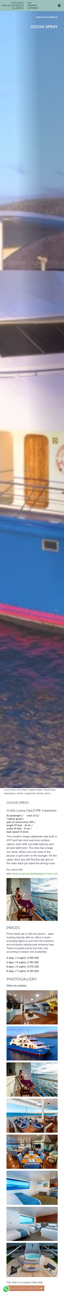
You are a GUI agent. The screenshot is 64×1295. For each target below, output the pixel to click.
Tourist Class (49, 790)
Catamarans (9, 793)
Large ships (30, 793)
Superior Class (35, 790)
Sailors (47, 793)
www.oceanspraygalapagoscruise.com (35, 873)
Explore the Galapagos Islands (12, 5)
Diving (40, 793)
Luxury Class (10, 790)
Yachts (20, 793)
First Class (22, 790)
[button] (59, 6)
